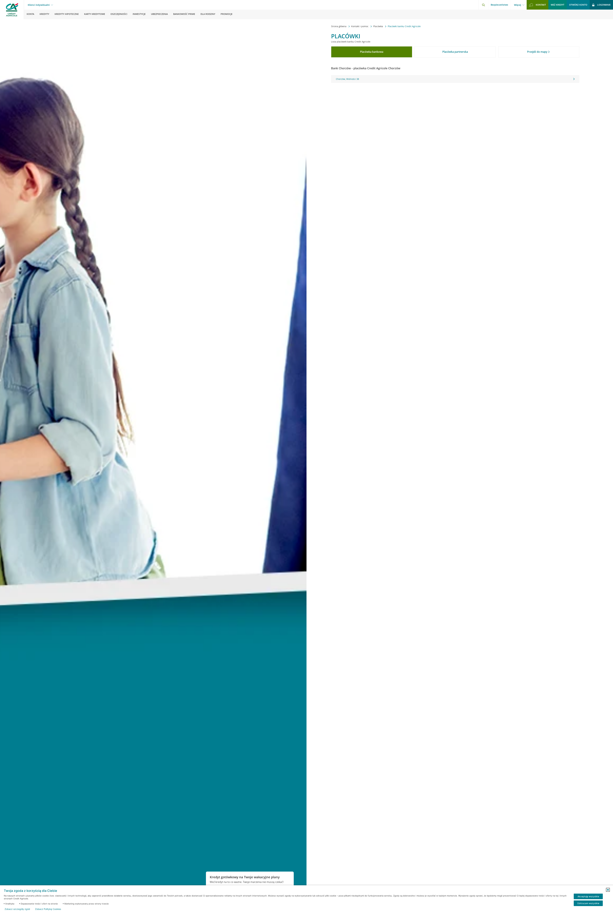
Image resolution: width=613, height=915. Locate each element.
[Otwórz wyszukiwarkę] (483, 5)
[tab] (371, 51)
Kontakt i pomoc (360, 26)
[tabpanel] (455, 79)
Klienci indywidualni (39, 5)
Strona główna (339, 26)
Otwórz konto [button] (578, 4)
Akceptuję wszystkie (588, 896)
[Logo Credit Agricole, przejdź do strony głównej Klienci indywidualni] (12, 9)
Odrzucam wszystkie (588, 903)
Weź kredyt (557, 4)
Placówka (378, 26)
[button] (608, 889)
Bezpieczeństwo (499, 4)
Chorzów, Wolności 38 (347, 78)
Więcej (517, 5)
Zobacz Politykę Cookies (48, 909)
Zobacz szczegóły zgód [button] (17, 909)
